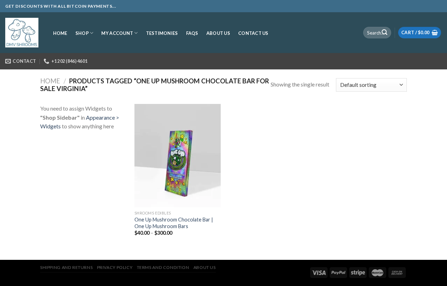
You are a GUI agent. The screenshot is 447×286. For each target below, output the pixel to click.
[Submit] (384, 33)
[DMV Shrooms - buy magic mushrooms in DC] (21, 33)
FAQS (192, 33)
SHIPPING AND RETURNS (66, 267)
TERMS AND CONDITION (163, 267)
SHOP (82, 33)
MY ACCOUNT (117, 33)
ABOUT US (218, 33)
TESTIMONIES (162, 33)
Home (50, 81)
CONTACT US (253, 33)
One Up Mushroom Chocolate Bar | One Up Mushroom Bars (173, 223)
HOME (60, 33)
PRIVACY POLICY (115, 267)
